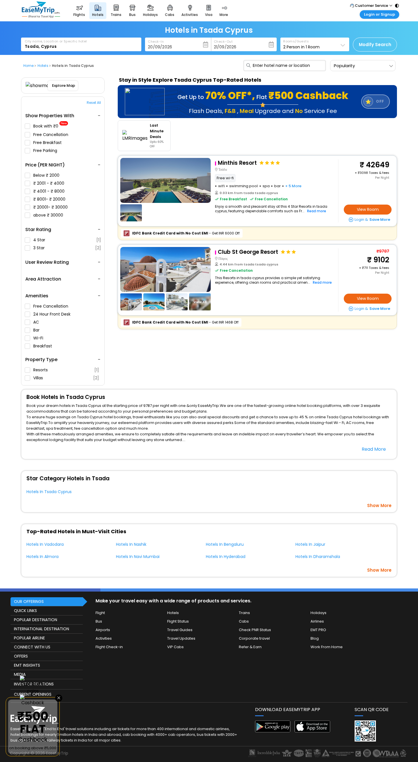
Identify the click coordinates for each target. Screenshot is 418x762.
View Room (368, 209)
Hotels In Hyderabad (225, 556)
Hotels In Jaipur (310, 544)
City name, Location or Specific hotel (56, 41)
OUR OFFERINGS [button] (29, 601)
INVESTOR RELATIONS (34, 684)
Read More (374, 449)
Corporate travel (254, 638)
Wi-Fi (38, 338)
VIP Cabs (175, 647)
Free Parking (45, 150)
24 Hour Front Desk (52, 314)
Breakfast (43, 346)
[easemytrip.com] (41, 16)
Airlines (317, 621)
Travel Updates (181, 638)
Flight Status (178, 621)
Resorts (66, 369)
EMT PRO (318, 630)
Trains (244, 612)
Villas (66, 377)
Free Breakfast (48, 142)
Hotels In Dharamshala (317, 556)
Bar (37, 330)
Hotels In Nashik (131, 544)
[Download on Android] (273, 731)
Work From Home (327, 647)
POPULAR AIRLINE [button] (29, 638)
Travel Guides (180, 630)
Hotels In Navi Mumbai (138, 556)
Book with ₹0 (50, 126)
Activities (104, 638)
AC (36, 322)
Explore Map (63, 85)
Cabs (244, 621)
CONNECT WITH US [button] (32, 647)
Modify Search (375, 45)
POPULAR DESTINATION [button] (35, 620)
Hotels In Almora (42, 556)
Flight (100, 612)
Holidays (318, 612)
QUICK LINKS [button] (25, 610)
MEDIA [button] (20, 674)
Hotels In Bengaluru (225, 544)
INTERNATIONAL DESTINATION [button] (41, 629)
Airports (103, 630)
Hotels (173, 612)
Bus (99, 621)
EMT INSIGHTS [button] (27, 665)
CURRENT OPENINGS (32, 694)
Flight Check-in (109, 647)
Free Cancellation (51, 134)
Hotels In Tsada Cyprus (49, 492)
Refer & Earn (250, 647)
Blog (315, 638)
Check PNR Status (255, 630)
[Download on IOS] (312, 731)
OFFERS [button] (21, 656)
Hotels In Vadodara (45, 544)
